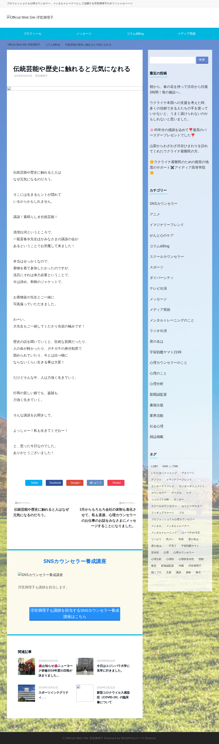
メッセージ (83, 33)
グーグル (176, 492)
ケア (188, 492)
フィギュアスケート (162, 512)
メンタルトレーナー (177, 525)
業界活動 (156, 415)
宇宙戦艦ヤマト (190, 545)
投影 (201, 559)
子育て (172, 545)
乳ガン (170, 539)
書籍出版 (156, 405)
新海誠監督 (167, 565)
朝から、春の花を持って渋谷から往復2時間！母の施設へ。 (179, 89)
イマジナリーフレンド (167, 225)
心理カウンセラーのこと (168, 362)
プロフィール (32, 33)
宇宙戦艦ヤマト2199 (165, 352)
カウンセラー (159, 492)
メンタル (156, 525)
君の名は (156, 341)
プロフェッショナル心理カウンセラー (173, 519)
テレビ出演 (158, 288)
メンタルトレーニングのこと (172, 320)
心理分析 (156, 384)
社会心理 (156, 426)
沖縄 (181, 565)
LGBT (154, 466)
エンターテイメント (162, 486)
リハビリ (156, 539)
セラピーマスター (192, 506)
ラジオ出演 (158, 331)
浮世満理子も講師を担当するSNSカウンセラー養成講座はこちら (74, 613)
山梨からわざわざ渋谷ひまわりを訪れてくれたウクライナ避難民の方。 (179, 148)
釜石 (198, 572)
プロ (181, 512)
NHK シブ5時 (170, 466)
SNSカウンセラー (164, 203)
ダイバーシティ (162, 278)
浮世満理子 (41, 75)
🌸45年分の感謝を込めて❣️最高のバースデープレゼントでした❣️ (178, 132)
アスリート (188, 472)
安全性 (155, 552)
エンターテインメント (192, 486)
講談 (178, 572)
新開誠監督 (158, 394)
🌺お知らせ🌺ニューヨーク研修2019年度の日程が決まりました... (55, 670)
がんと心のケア (162, 235)
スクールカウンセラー (167, 256)
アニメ (155, 214)
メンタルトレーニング (164, 532)
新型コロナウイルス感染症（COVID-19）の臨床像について (113, 697)
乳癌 (181, 539)
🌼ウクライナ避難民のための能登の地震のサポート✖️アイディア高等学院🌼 (179, 167)
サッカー (179, 499)
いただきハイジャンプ (164, 472)
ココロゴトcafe (160, 499)
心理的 (170, 559)
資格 (188, 572)
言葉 (168, 572)
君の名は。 (157, 545)
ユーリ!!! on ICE (191, 532)
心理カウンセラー (183, 552)
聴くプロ (156, 572)
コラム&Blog (135, 33)
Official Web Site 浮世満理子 (84, 738)
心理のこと (158, 373)
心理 (166, 552)
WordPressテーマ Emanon (138, 738)
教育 (153, 565)
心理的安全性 (186, 559)
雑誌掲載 (156, 437)
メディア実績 (186, 33)
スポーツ (156, 267)
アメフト (156, 479)
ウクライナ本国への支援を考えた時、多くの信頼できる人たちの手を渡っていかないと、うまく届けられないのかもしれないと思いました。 (179, 111)
